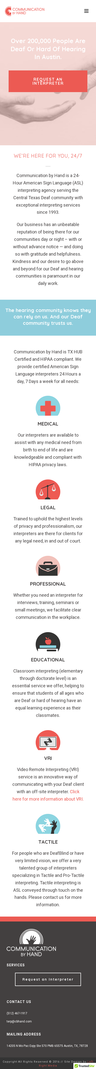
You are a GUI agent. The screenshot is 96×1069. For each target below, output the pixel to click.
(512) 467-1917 (17, 1013)
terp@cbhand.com (19, 1021)
